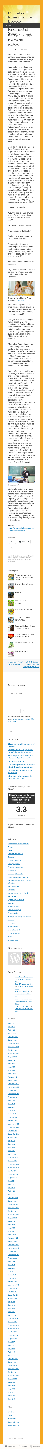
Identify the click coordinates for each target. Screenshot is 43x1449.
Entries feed (12, 1418)
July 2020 (11, 1221)
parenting (11, 903)
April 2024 (11, 1070)
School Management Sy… (24, 984)
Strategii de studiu (14, 930)
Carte (10, 850)
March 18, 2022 (22, 50)
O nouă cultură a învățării (24, 584)
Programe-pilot (13, 913)
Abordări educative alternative (18, 843)
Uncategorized (13, 940)
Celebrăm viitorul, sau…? (24, 643)
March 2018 (12, 1315)
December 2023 (13, 1083)
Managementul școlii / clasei (18, 893)
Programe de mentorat (15, 559)
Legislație (11, 889)
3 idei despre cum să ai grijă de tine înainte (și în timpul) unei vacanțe (20, 751)
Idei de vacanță (13, 886)
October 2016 (12, 1372)
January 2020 (12, 1241)
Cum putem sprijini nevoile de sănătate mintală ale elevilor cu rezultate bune (21, 765)
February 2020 (13, 1238)
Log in (10, 1415)
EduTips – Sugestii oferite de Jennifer (15, 663)
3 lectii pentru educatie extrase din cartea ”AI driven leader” (20, 777)
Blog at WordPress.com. (16, 1438)
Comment (26, 711)
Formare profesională (15, 874)
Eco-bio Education (14, 860)
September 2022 (13, 1134)
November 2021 (13, 1167)
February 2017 (13, 1358)
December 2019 (13, 1244)
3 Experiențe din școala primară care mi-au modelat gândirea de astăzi (20, 756)
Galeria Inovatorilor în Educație (18, 877)
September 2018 (13, 1295)
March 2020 (12, 1234)
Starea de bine (13, 926)
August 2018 (12, 1298)
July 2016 (11, 1382)
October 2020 (12, 1211)
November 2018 (13, 1288)
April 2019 (11, 1271)
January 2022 (12, 1161)
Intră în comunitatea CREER (25, 609)
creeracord (12, 50)
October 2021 (12, 1171)
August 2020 (12, 1218)
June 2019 (11, 1265)
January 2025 (12, 1040)
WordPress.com (13, 1425)
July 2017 (11, 1342)
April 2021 (11, 1191)
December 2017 (13, 1325)
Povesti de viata (13, 906)
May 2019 (11, 1268)
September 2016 (13, 1375)
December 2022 (13, 1124)
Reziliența (18, 592)
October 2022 (12, 1130)
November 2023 (13, 1087)
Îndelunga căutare (21, 651)
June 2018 (11, 1305)
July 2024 (11, 1060)
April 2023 (11, 1110)
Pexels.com (20, 300)
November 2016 (13, 1369)
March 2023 (12, 1114)
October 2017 (12, 1332)
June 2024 (11, 1063)
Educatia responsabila (15, 867)
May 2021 (11, 1187)
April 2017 (11, 1352)
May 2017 (11, 1348)
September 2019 (13, 1255)
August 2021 (12, 1177)
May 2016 (11, 1389)
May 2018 (11, 1308)
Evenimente (12, 870)
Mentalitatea (12, 896)
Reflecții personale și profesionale (19, 916)
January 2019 (12, 1281)
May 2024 (11, 1067)
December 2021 (13, 1164)
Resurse (11, 920)
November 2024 (13, 1047)
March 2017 (12, 1355)
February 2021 (13, 1198)
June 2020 (11, 1224)
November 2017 (13, 1328)
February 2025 (13, 1037)
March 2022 (12, 1154)
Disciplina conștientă (23, 558)
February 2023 (13, 1117)
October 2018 (12, 1291)
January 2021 (12, 1201)
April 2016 (11, 1392)
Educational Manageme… (24, 977)
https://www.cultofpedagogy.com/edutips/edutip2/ (21, 529)
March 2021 (12, 1194)
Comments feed (13, 1422)
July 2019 (11, 1261)
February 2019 (13, 1278)
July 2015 (11, 1395)
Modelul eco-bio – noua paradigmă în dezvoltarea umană (24, 577)
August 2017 (12, 1338)
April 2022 (11, 1151)
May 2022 (11, 1147)
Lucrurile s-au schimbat (16, 761)
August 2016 (12, 1379)
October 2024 (12, 1050)
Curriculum (11, 857)
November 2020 (13, 1208)
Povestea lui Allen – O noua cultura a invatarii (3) (25, 627)
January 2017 (12, 1362)
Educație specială (14, 864)
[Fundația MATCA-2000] (28, 959)
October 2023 (12, 1090)
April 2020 (11, 1231)
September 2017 (13, 1335)
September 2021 (13, 1174)
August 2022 (12, 1137)
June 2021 (11, 1184)
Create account (13, 1412)
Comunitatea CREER (15, 853)
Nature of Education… (22, 991)
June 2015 (11, 1399)
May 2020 (11, 1228)
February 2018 (13, 1318)
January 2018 (12, 1322)
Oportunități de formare (16, 899)
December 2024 (13, 1043)
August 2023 (12, 1097)
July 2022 (11, 1140)
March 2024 (12, 1073)
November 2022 (13, 1127)
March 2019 (12, 1275)
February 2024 (13, 1077)
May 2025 (11, 1026)
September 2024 (13, 1053)
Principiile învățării (14, 910)
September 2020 (13, 1214)
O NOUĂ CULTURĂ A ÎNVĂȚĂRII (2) (22, 618)
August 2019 (12, 1258)
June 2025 (11, 1023)
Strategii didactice (14, 933)
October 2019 (12, 1251)
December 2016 (13, 1365)
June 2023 (11, 1104)
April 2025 (11, 1030)
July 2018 (11, 1301)
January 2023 (12, 1120)
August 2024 (12, 1057)
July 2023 (11, 1100)
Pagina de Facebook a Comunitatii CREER (21, 825)
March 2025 (12, 1033)
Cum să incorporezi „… (23, 999)
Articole (10, 847)
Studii (10, 936)
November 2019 (13, 1248)
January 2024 (12, 1080)
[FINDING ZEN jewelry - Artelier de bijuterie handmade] (14, 959)
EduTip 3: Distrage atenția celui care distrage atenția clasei (31, 665)
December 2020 (13, 1204)
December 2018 (13, 1285)
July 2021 (11, 1181)
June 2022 (11, 1144)
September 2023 (13, 1094)
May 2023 (11, 1107)
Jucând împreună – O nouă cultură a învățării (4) (24, 635)
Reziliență (11, 923)
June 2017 (11, 1345)
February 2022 (13, 1157)
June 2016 (11, 1385)
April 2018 (11, 1312)
